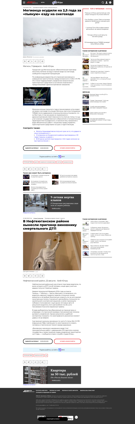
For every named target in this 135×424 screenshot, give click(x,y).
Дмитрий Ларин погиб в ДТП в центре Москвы (98, 95)
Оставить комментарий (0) (67, 148)
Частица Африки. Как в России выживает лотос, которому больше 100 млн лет (100, 79)
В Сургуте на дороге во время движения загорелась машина (68, 176)
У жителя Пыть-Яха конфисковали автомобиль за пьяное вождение (97, 28)
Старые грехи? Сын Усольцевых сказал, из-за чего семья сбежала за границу (100, 235)
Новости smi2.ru (29, 213)
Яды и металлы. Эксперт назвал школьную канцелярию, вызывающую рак (99, 247)
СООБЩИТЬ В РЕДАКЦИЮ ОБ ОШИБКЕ (46, 392)
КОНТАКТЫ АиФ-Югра (41, 390)
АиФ (36, 271)
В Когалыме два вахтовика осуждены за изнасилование (68, 182)
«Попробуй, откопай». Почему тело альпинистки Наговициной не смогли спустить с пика (100, 253)
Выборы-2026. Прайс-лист (87, 390)
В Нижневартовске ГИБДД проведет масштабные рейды (97, 43)
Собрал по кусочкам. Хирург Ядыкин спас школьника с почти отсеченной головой (101, 85)
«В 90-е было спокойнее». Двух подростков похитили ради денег (100, 222)
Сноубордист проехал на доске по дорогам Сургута (40, 176)
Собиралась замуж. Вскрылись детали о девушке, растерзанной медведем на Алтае (99, 229)
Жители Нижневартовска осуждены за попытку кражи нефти (39, 188)
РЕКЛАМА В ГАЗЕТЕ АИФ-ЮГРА (70, 390)
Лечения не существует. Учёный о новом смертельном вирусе (100, 72)
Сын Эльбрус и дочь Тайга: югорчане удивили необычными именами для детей (97, 21)
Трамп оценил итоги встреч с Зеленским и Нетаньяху (98, 113)
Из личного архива (38, 57)
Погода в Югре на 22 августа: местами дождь (97, 35)
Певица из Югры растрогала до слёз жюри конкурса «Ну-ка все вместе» (97, 13)
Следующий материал (53, 419)
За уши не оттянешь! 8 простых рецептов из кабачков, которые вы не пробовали (101, 67)
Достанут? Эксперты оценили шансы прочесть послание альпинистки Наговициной (101, 55)
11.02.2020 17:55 (27, 7)
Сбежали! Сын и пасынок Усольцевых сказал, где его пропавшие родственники (101, 241)
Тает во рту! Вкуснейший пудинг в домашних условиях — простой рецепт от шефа (100, 61)
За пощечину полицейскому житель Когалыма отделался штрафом (39, 183)
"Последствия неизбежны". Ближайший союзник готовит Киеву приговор (100, 120)
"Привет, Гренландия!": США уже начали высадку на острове (99, 101)
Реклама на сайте (55, 390)
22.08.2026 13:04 (27, 218)
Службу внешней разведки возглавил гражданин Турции (98, 107)
